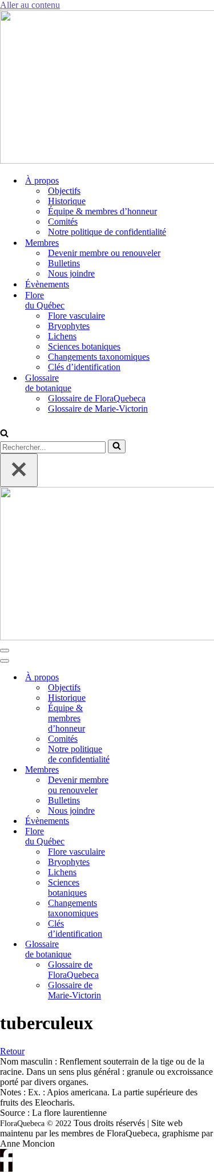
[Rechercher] (4, 434)
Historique (67, 201)
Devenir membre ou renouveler (104, 253)
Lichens (62, 336)
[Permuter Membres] (137, 770)
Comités (63, 221)
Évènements (47, 284)
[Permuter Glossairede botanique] (137, 949)
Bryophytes (69, 326)
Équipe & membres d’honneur (102, 211)
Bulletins (64, 263)
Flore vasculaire (76, 315)
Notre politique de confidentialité (107, 232)
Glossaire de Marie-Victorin (98, 408)
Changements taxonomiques (99, 356)
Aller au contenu (30, 5)
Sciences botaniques (84, 346)
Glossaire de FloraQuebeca (97, 398)
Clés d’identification (84, 367)
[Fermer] (19, 470)
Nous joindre (71, 273)
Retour (12, 1051)
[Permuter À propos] (137, 678)
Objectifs (64, 191)
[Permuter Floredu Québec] (137, 837)
